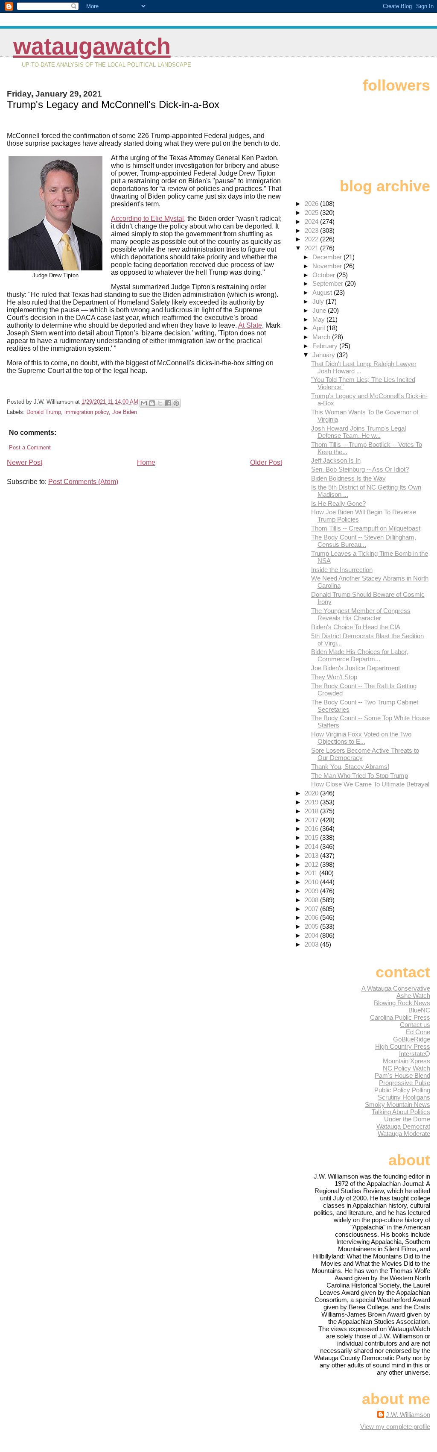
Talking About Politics (401, 1111)
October (324, 275)
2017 (312, 820)
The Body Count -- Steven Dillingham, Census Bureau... (363, 541)
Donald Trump (43, 412)
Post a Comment (30, 447)
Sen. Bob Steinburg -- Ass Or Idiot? (360, 469)
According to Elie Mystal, (148, 218)
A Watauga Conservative (395, 988)
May (319, 319)
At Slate (250, 325)
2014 (312, 846)
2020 (312, 793)
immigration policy (86, 412)
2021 (312, 248)
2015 (312, 837)
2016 (312, 828)
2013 (312, 855)
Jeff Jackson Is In (336, 460)
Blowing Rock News (402, 1002)
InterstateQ (414, 1053)
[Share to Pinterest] (176, 403)
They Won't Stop (334, 677)
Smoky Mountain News (397, 1104)
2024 (312, 221)
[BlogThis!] (152, 403)
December (328, 257)
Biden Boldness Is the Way (348, 478)
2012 (312, 864)
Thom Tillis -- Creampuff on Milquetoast (365, 528)
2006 (312, 917)
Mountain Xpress (406, 1061)
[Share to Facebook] (168, 403)
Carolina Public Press (400, 1017)
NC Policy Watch (406, 1068)
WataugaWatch (92, 46)
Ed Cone (418, 1031)
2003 (312, 944)
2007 (312, 908)
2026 (312, 203)
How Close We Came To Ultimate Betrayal (370, 784)
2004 (312, 935)
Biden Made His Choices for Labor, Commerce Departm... (359, 655)
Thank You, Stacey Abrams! (350, 766)
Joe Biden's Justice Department (355, 668)
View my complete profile (395, 1426)
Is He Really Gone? (338, 503)
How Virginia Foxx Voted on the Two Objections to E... (361, 737)
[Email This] (144, 403)
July (319, 301)
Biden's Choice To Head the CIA (355, 627)
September (328, 283)
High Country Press (402, 1046)
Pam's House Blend (402, 1075)
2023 (312, 230)
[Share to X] (160, 403)
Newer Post (24, 462)
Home (146, 462)
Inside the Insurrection (342, 569)
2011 (312, 873)
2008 (312, 899)
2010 (312, 882)
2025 (312, 212)
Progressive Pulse (404, 1082)
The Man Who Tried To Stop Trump (359, 775)
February (325, 345)
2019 (312, 802)
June (320, 310)
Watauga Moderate (404, 1133)
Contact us (415, 1024)
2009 (312, 891)
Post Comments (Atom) (83, 481)
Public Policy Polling (402, 1090)
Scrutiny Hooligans (404, 1097)
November (328, 266)
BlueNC (419, 1010)
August (323, 292)
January (324, 354)
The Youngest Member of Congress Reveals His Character (361, 614)
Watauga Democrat (403, 1126)
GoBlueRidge (411, 1039)
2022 (312, 239)
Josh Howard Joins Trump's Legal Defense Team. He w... (358, 432)
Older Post (266, 462)
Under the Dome (407, 1119)
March (322, 336)
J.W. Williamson (408, 1414)
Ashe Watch (413, 995)
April (319, 327)
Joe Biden (124, 412)
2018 (312, 811)
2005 (312, 926)
